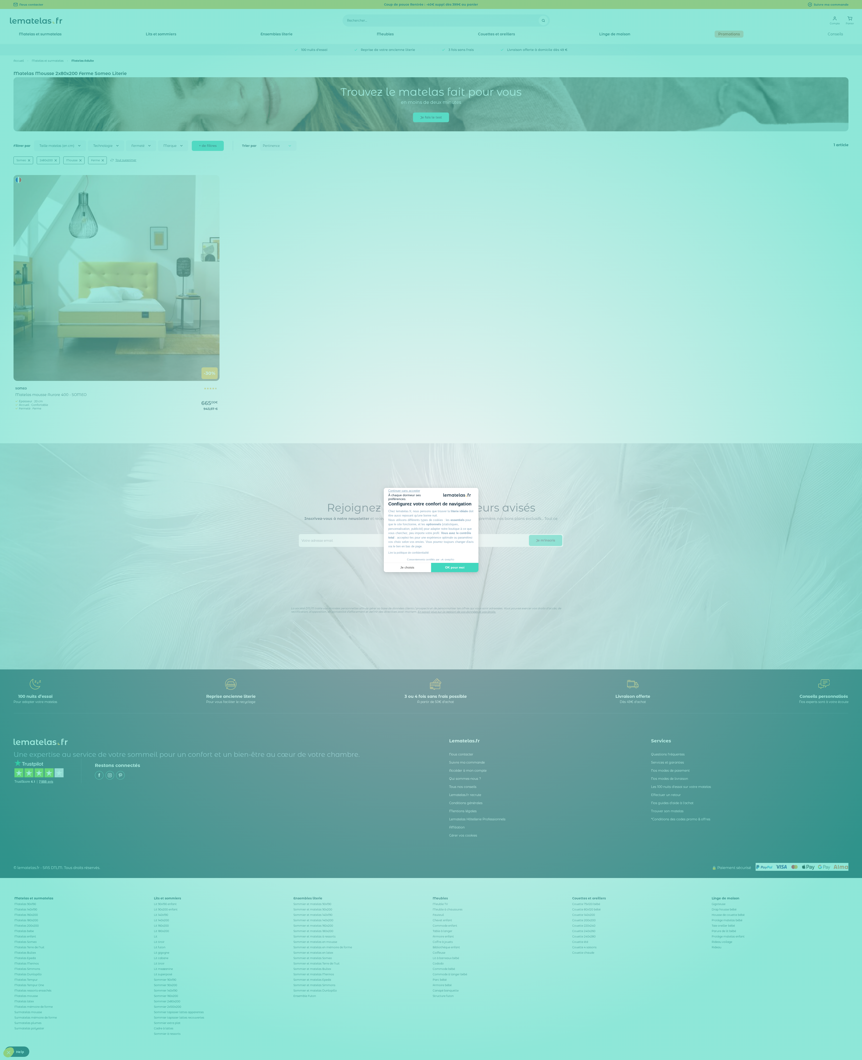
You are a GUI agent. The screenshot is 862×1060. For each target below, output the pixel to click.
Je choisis (407, 567)
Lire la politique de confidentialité (408, 552)
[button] (8, 1052)
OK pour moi (454, 567)
